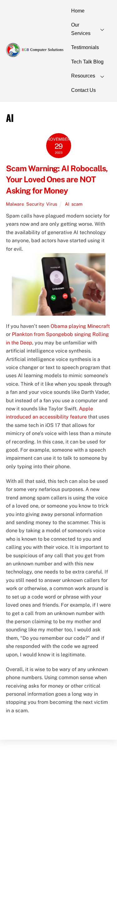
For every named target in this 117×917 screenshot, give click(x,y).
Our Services (80, 29)
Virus (51, 204)
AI (67, 204)
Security (35, 204)
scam (76, 204)
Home (78, 10)
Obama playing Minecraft (80, 326)
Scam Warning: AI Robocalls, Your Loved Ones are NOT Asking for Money (57, 180)
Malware (15, 204)
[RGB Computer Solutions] (34, 54)
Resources (83, 75)
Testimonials (85, 47)
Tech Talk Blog (87, 61)
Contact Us (83, 90)
